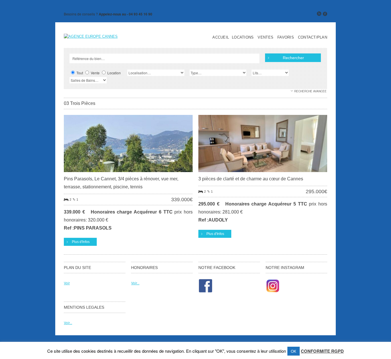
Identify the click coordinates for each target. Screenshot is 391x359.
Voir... (135, 282)
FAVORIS (285, 37)
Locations (243, 37)
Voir (67, 282)
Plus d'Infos (81, 242)
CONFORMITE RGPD (322, 351)
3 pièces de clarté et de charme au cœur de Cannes (250, 178)
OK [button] (293, 351)
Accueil (220, 37)
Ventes (265, 37)
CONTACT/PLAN (312, 37)
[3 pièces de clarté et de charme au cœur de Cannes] (262, 173)
